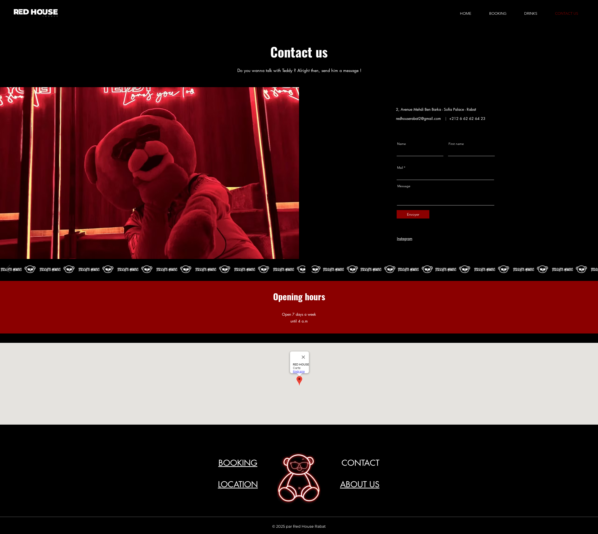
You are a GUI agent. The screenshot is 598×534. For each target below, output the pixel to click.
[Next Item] (8, 268)
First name (456, 143)
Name (401, 143)
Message (403, 186)
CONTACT (360, 463)
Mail (400, 167)
